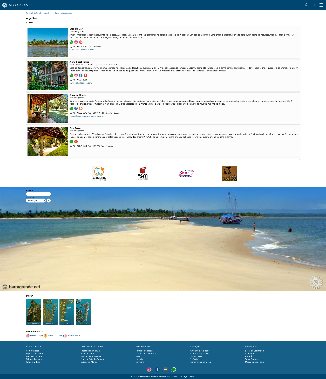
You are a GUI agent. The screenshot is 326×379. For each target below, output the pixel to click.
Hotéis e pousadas (144, 350)
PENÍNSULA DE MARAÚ (92, 346)
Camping (140, 362)
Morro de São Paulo (254, 362)
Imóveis (194, 359)
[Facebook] (76, 109)
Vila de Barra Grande (91, 356)
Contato (192, 376)
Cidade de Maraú (89, 362)
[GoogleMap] (86, 76)
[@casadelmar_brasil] (76, 43)
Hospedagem (48, 13)
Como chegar (32, 350)
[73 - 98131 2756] (72, 142)
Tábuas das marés (35, 359)
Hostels (139, 359)
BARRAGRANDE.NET (35, 331)
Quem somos (172, 376)
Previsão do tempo (35, 356)
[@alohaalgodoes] (76, 76)
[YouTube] (81, 43)
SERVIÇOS (195, 346)
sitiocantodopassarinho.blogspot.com (86, 116)
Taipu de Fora (87, 353)
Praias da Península (90, 350)
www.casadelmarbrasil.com (82, 49)
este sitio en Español (55, 336)
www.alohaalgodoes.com (81, 83)
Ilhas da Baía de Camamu (93, 359)
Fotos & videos (33, 362)
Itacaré (248, 356)
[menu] (321, 4)
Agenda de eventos (35, 353)
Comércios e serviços (200, 362)
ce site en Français (73, 336)
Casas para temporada (63, 13)
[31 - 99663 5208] (72, 109)
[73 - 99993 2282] (72, 43)
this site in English (36, 336)
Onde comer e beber (200, 350)
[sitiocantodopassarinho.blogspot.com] (81, 109)
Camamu (249, 353)
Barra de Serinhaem (254, 350)
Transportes (196, 356)
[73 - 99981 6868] (72, 76)
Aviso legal (183, 376)
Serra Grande (251, 359)
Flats (138, 356)
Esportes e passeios (199, 353)
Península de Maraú (33, 13)
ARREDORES (251, 346)
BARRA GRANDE (33, 346)
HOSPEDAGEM (143, 346)
